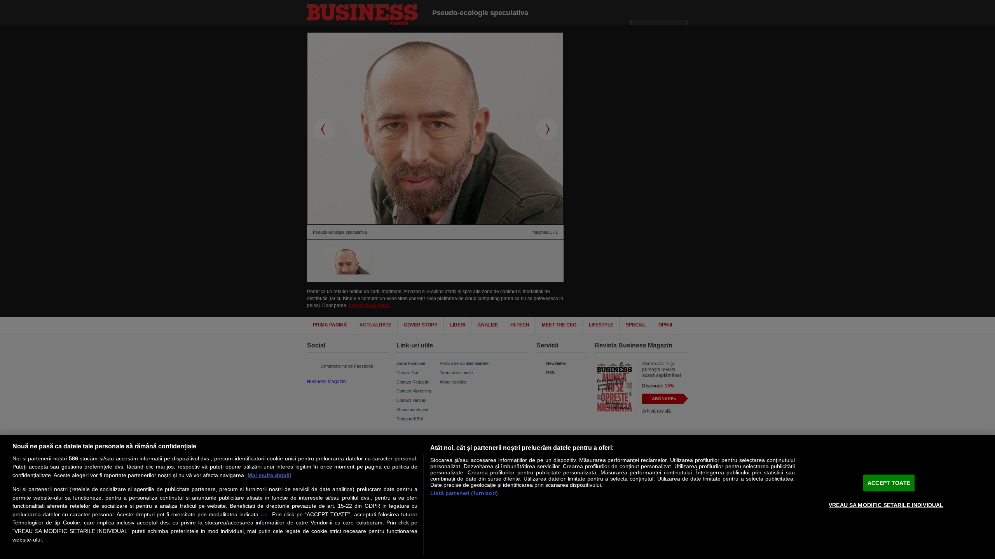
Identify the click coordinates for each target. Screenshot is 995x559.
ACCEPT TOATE (889, 482)
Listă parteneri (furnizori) (464, 493)
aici (265, 514)
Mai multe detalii (269, 475)
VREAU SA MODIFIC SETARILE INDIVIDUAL (886, 505)
